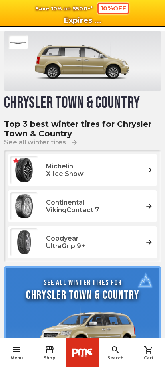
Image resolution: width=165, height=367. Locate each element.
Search (115, 353)
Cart (148, 353)
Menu (16, 353)
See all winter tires (41, 142)
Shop (50, 353)
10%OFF (113, 8)
